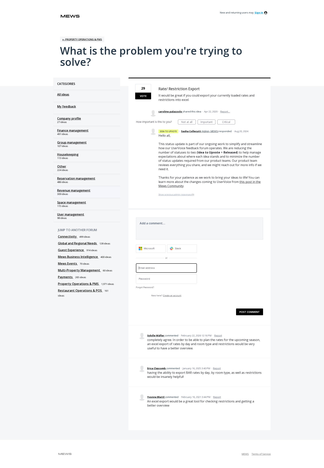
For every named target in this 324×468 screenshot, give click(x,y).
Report (218, 335)
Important (207, 122)
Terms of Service (261, 454)
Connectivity (67, 236)
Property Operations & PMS (78, 284)
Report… (225, 111)
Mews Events (68, 263)
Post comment (249, 312)
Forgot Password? (145, 287)
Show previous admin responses (176, 194)
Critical (228, 122)
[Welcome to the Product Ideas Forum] (70, 16)
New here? (166, 295)
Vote (143, 96)
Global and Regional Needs (78, 243)
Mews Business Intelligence (78, 257)
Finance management (72, 130)
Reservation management (76, 178)
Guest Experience (71, 250)
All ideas (63, 94)
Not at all (188, 122)
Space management (71, 202)
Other (61, 166)
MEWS (245, 454)
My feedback (66, 106)
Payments (65, 277)
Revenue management (73, 190)
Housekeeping (67, 154)
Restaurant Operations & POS (80, 290)
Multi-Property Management (79, 270)
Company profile (69, 118)
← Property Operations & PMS (82, 39)
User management (70, 214)
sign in (259, 12)
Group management (72, 142)
